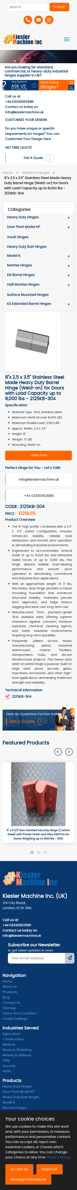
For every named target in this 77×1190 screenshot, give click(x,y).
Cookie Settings (15, 1018)
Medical (9, 1044)
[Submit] (69, 958)
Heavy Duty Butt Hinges (21, 1097)
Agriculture (11, 1034)
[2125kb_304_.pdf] (8, 696)
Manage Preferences (28, 1179)
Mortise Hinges (19, 265)
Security (9, 1066)
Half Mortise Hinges (23, 284)
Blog (6, 997)
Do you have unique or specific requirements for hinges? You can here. (32, 134)
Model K (14, 255)
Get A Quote (35, 158)
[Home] (23, 39)
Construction (13, 1039)
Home (8, 173)
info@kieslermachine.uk (39, 479)
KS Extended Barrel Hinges (29, 303)
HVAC (7, 1071)
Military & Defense (17, 1055)
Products (10, 992)
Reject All (49, 1169)
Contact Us (11, 1002)
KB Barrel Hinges (36, 173)
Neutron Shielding (17, 1050)
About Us (10, 986)
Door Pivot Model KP (23, 227)
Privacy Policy (58, 1157)
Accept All (19, 1169)
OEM (6, 1060)
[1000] (38, 794)
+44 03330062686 (39, 495)
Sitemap (9, 1008)
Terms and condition (20, 1013)
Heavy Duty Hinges (23, 217)
